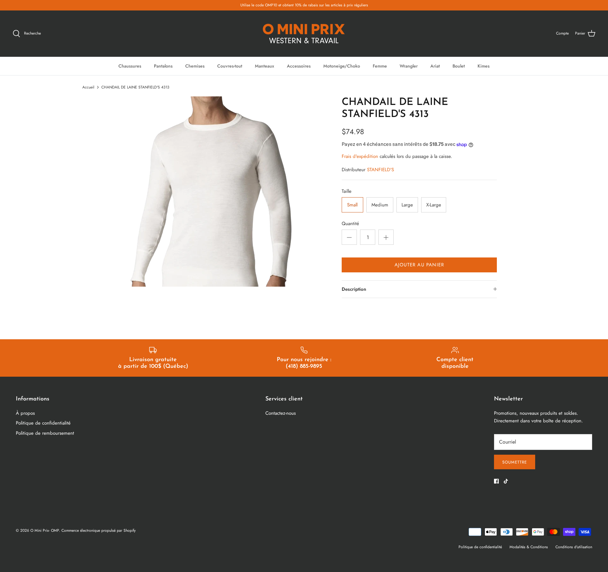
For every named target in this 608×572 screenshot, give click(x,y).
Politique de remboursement (45, 433)
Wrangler (409, 66)
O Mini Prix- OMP (44, 530)
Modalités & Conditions (529, 547)
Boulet (459, 66)
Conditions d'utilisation (573, 547)
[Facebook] (496, 481)
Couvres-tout (229, 66)
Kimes (484, 66)
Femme (380, 66)
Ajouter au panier (419, 264)
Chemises (195, 66)
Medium (379, 204)
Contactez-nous (280, 413)
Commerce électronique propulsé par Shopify (98, 530)
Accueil (88, 87)
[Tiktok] (506, 481)
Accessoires (299, 66)
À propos (25, 413)
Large (407, 204)
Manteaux (264, 66)
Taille (347, 191)
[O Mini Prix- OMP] (304, 33)
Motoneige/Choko (341, 66)
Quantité (350, 223)
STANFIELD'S (380, 169)
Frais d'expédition (360, 156)
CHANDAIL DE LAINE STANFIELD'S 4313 (135, 87)
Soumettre (514, 462)
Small (352, 204)
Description (354, 289)
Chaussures (129, 66)
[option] (211, 191)
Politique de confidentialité (43, 422)
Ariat (435, 66)
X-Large (433, 204)
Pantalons (163, 66)
